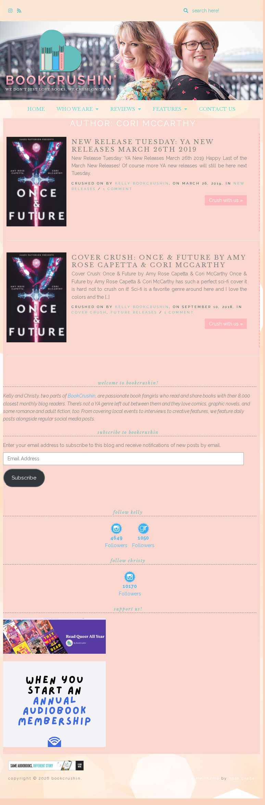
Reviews (124, 109)
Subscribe (24, 477)
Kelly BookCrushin (142, 183)
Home (36, 109)
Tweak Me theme (199, 778)
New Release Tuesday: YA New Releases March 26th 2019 (143, 145)
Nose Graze (242, 778)
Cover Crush (89, 312)
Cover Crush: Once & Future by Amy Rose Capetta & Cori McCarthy (159, 261)
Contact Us (217, 109)
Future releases (134, 312)
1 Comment (118, 189)
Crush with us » (226, 200)
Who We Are (76, 109)
